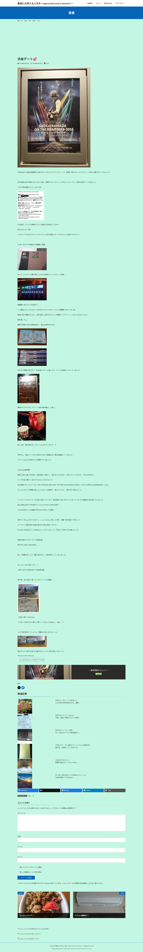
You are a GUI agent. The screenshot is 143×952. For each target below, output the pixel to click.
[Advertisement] (71, 36)
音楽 (29, 796)
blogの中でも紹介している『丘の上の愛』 (40, 520)
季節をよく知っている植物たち (66, 700)
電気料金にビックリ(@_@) (64, 715)
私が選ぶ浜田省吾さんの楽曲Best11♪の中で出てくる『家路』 (39, 530)
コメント (22, 813)
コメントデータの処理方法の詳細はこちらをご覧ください (82, 883)
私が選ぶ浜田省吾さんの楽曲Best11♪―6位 (70, 775)
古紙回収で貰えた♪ (62, 760)
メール (20, 847)
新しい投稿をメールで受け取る (31, 872)
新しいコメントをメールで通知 (31, 867)
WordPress (61, 948)
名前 (19, 836)
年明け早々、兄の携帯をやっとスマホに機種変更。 (73, 745)
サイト (20, 857)
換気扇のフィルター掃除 (63, 730)
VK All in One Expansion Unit (84, 948)
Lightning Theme (71, 948)
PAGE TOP (137, 921)
